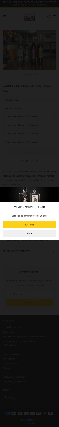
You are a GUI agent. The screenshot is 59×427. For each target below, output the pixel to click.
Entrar (29, 225)
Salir (29, 233)
